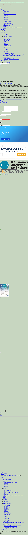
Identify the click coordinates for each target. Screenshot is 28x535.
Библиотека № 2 (6, 16)
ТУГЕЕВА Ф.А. (6, 49)
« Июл (1, 415)
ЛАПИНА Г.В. (6, 43)
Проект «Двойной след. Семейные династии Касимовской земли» (12, 525)
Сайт (0, 114)
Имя (0, 111)
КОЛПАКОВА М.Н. (6, 510)
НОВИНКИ (4, 30)
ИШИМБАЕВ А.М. (6, 41)
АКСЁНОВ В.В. (6, 504)
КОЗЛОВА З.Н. (6, 42)
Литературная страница (6, 519)
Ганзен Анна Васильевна (7, 489)
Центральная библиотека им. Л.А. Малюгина (12, 2)
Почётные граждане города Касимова (7, 36)
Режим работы (5, 12)
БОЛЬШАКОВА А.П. (7, 39)
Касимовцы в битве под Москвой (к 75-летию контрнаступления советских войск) (13, 54)
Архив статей (6, 523)
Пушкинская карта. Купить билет (7, 62)
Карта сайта (2, 474)
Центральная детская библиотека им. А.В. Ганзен (10, 482)
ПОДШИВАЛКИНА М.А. (7, 45)
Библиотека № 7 (6, 19)
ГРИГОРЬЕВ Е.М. (6, 508)
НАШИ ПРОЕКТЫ (5, 26)
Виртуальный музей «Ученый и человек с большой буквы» (11, 59)
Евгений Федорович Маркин (8, 22)
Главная (2, 9)
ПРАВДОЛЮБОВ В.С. (7, 46)
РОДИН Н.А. (6, 47)
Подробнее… (1, 534)
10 (0, 412)
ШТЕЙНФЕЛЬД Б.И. (7, 51)
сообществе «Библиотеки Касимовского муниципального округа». (14, 99)
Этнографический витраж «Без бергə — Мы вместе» (11, 527)
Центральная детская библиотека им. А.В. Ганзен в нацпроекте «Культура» (13, 495)
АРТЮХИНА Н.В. (6, 38)
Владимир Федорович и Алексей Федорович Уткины (11, 24)
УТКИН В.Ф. (6, 517)
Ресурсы (2, 29)
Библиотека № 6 (6, 486)
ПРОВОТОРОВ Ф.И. (7, 514)
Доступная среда (5, 28)
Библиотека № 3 (6, 484)
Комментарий (2, 110)
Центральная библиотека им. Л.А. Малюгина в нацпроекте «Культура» (13, 27)
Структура (4, 480)
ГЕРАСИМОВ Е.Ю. (6, 40)
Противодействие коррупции (8, 493)
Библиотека (6, 83)
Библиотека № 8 (6, 487)
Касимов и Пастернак (7, 521)
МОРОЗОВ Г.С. (6, 44)
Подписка (4, 497)
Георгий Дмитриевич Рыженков (8, 491)
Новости (1, 100)
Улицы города (6, 34)
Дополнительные (5, 499)
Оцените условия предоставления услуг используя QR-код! (10, 478)
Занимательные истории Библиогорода (9, 53)
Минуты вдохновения (7, 52)
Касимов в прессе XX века (7, 502)
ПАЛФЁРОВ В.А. (6, 512)
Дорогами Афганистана (6, 56)
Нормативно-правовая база (6, 25)
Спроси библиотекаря (4, 60)
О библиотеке (3, 10)
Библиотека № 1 (6, 15)
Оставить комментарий (11, 83)
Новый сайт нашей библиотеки (7, 11)
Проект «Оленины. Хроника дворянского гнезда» (10, 58)
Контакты (2, 471)
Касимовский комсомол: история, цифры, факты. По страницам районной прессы (13, 55)
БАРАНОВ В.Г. (6, 506)
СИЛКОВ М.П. (6, 48)
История (4, 13)
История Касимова (5, 501)
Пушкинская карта (3, 529)
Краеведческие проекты (6, 57)
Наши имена (4, 20)
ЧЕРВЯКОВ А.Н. (6, 50)
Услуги (2, 31)
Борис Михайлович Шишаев (8, 23)
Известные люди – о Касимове (7, 35)
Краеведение (3, 32)
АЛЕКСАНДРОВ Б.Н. (7, 37)
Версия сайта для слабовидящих (6, 119)
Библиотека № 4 (6, 17)
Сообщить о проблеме (5, 139)
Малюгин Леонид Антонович (8, 21)
